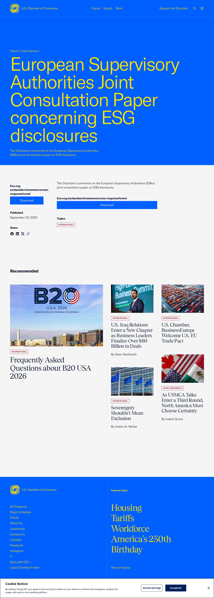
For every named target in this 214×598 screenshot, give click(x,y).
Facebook (16, 545)
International (29, 51)
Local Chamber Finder (25, 567)
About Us (16, 523)
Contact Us (17, 534)
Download (26, 200)
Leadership (17, 529)
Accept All (175, 587)
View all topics (120, 567)
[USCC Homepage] (33, 489)
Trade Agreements (172, 388)
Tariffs (122, 518)
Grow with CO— (20, 562)
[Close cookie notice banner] (208, 587)
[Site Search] (195, 8)
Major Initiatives (20, 512)
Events (107, 8)
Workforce (130, 528)
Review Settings (152, 587)
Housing (126, 508)
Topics (95, 8)
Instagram (16, 551)
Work (119, 8)
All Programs (18, 506)
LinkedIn (16, 540)
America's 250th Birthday (141, 544)
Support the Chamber (173, 8)
